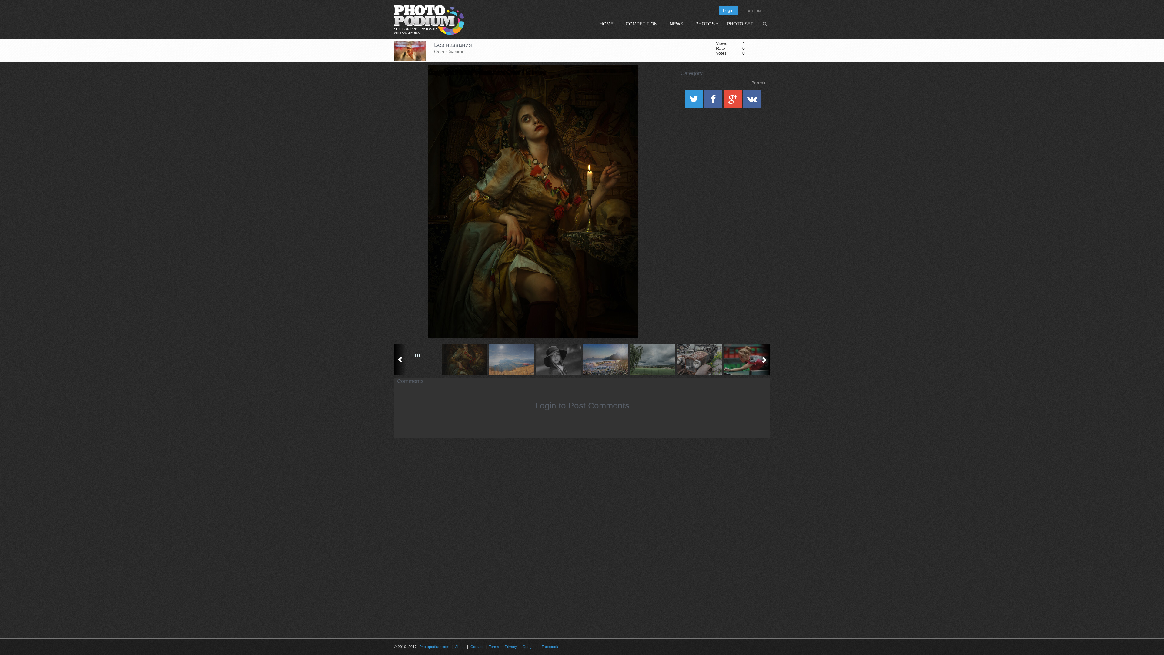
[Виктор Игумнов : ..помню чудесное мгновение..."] (605, 359)
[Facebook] (714, 101)
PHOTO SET (740, 23)
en (750, 10)
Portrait (758, 82)
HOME (607, 23)
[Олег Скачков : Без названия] (464, 359)
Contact (476, 647)
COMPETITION (641, 23)
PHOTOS (705, 23)
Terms (494, 647)
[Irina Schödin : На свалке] (699, 359)
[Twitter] (694, 101)
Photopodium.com (434, 647)
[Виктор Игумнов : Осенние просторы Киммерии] (511, 359)
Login (728, 10)
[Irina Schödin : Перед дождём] (652, 359)
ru (759, 10)
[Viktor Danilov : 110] (417, 359)
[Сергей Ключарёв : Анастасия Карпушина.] (746, 359)
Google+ (530, 647)
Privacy (511, 647)
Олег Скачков (449, 51)
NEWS (676, 23)
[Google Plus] (733, 101)
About (460, 647)
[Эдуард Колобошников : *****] (558, 359)
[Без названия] (626, 80)
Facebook (550, 647)
